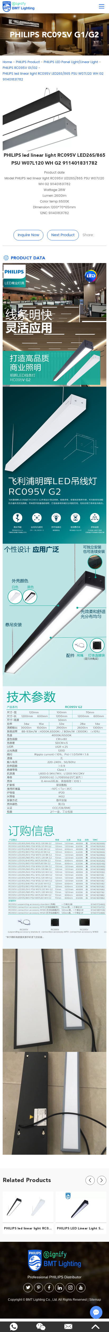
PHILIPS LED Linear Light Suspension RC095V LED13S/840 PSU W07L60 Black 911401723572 (81, 1228)
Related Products (27, 1180)
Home (7, 62)
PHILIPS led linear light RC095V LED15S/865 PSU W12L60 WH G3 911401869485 (28, 1228)
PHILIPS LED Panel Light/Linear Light (71, 62)
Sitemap (95, 1299)
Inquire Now (28, 235)
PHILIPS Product (28, 62)
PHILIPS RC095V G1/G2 (20, 67)
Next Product (63, 235)
